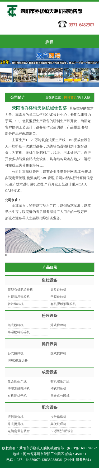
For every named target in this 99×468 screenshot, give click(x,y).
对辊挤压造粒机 (19, 297)
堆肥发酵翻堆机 (19, 388)
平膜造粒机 (58, 297)
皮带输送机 (58, 417)
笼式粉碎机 (58, 325)
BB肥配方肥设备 (62, 431)
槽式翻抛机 (58, 388)
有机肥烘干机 (17, 396)
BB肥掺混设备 (18, 360)
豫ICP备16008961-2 (82, 448)
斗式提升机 (15, 424)
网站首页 (70, 97)
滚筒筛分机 (15, 417)
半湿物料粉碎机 (19, 332)
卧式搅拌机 (15, 353)
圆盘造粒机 (58, 290)
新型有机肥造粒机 (20, 290)
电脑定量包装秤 (19, 431)
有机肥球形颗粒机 (63, 304)
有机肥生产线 (59, 381)
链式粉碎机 (15, 325)
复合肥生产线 (17, 381)
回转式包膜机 (59, 396)
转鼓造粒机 (15, 304)
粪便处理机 (58, 424)
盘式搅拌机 (58, 353)
